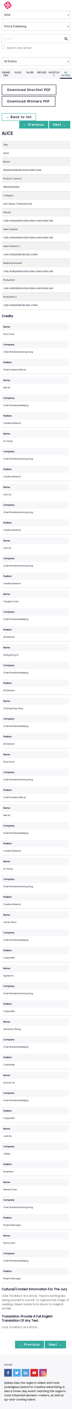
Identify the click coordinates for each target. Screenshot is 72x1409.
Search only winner (19, 48)
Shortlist (53, 74)
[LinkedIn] (25, 1373)
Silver (30, 72)
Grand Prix (6, 74)
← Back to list (19, 117)
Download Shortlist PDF (29, 90)
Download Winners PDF (28, 101)
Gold (18, 72)
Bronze (41, 72)
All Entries (66, 74)
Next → (59, 124)
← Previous (33, 124)
